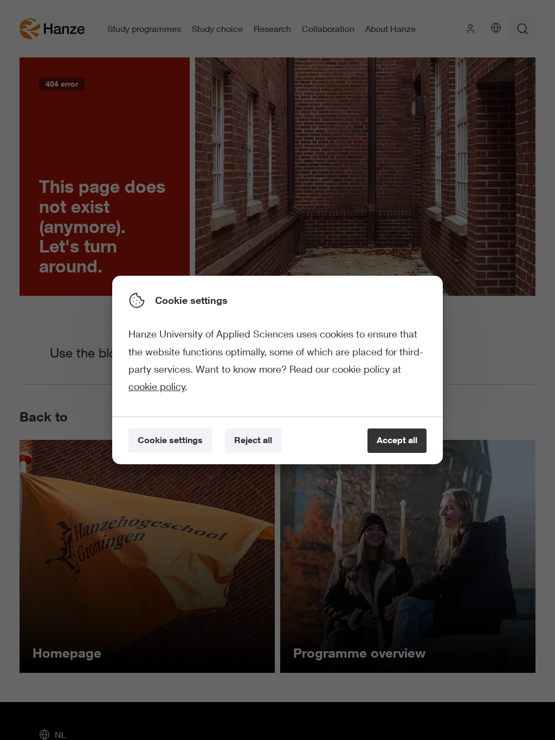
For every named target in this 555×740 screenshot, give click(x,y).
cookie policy (156, 386)
